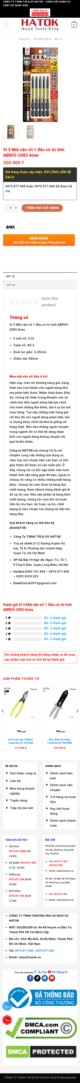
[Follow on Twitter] (44, 978)
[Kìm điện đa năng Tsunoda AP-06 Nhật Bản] (59, 704)
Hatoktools (68, 1077)
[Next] (70, 84)
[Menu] (6, 25)
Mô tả (10, 276)
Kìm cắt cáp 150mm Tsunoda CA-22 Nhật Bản (20, 743)
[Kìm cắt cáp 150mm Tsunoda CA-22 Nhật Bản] (20, 704)
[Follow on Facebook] (30, 978)
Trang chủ (24, 39)
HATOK (10, 285)
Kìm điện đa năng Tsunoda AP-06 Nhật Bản (59, 743)
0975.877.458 (24, 950)
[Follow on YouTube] (52, 978)
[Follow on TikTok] (37, 978)
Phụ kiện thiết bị (42, 39)
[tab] (40, 276)
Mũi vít (58, 39)
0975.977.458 (28, 862)
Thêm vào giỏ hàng (42, 208)
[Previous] (9, 84)
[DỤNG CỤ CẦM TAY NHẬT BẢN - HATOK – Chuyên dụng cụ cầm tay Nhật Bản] (40, 24)
